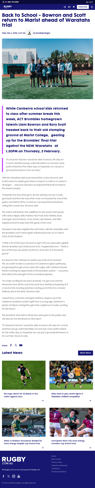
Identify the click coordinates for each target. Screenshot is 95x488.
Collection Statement (59, 465)
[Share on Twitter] (15, 345)
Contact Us (55, 468)
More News (85, 353)
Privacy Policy (56, 462)
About (53, 456)
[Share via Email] (20, 345)
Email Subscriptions (58, 472)
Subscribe (83, 7)
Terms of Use (56, 459)
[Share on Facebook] (10, 345)
